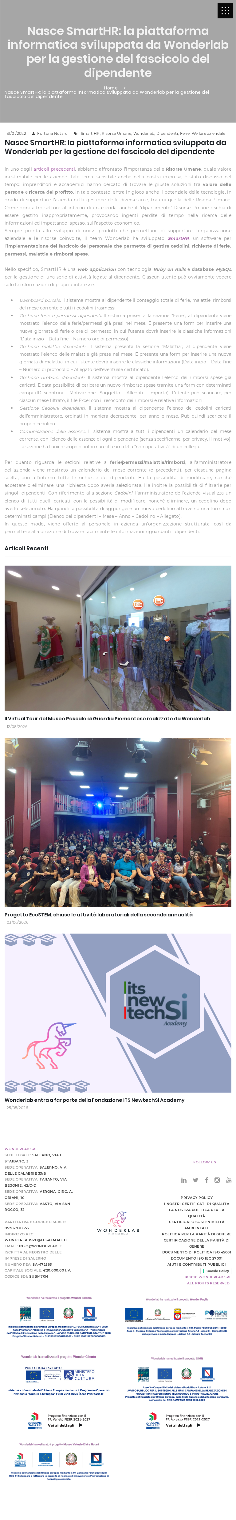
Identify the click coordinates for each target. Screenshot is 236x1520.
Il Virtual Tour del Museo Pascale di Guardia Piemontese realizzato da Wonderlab (107, 718)
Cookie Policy (217, 1271)
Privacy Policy (197, 1198)
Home (111, 88)
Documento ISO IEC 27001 (197, 1258)
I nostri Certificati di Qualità (197, 1204)
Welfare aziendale (208, 133)
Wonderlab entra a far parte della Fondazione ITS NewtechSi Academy (95, 1100)
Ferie (185, 133)
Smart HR (90, 133)
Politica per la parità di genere (196, 1234)
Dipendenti (167, 133)
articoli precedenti (54, 169)
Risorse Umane (116, 133)
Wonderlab (144, 133)
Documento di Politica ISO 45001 (196, 1252)
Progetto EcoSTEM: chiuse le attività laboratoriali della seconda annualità (99, 914)
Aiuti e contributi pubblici (196, 1264)
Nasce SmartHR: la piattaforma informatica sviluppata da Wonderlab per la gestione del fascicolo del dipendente (107, 94)
